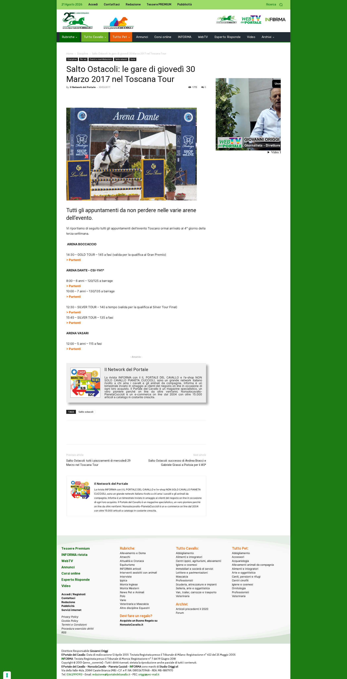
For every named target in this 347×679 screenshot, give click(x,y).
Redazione (68, 602)
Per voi (83, 59)
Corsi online (70, 573)
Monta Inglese (129, 584)
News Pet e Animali (132, 592)
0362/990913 (74, 674)
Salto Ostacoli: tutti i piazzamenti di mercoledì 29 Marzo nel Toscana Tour (98, 463)
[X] (80, 96)
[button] (276, 4)
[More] (126, 96)
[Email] (107, 96)
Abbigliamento (185, 553)
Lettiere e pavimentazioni (192, 572)
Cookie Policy (69, 620)
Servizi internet (71, 610)
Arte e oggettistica (243, 572)
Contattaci (68, 598)
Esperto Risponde (75, 580)
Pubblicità (68, 605)
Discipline (82, 53)
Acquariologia (240, 560)
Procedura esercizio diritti (77, 628)
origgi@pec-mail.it (148, 674)
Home (69, 53)
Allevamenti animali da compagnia (253, 564)
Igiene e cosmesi (186, 564)
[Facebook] (70, 96)
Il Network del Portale (83, 87)
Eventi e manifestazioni (101, 59)
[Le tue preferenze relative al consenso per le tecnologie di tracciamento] (7, 675)
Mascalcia (182, 576)
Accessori (238, 556)
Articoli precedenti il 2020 (192, 608)
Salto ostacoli (121, 59)
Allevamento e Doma (133, 553)
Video (65, 586)
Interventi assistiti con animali (138, 572)
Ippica (123, 580)
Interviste (126, 576)
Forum (180, 612)
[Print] (116, 96)
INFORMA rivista (74, 555)
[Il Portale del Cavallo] (78, 20)
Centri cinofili (240, 580)
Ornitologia (239, 588)
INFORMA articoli (130, 568)
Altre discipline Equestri (135, 607)
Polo (122, 596)
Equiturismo (127, 564)
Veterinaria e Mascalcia (134, 603)
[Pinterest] (89, 96)
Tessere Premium (75, 548)
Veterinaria (182, 596)
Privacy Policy (69, 616)
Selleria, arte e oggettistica (193, 588)
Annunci (68, 567)
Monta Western (129, 588)
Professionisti (184, 580)
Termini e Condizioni (74, 624)
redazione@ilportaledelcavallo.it (111, 674)
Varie (133, 59)
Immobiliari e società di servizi (194, 568)
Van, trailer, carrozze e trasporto (196, 592)
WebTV (67, 561)
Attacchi (125, 556)
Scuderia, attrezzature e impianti (196, 584)
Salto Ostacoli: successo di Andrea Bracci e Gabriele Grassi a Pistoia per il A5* (177, 463)
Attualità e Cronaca (132, 560)
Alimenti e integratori (189, 556)
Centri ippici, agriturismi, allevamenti (198, 560)
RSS (63, 632)
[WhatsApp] (98, 96)
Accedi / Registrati (73, 594)
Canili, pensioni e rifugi (246, 576)
